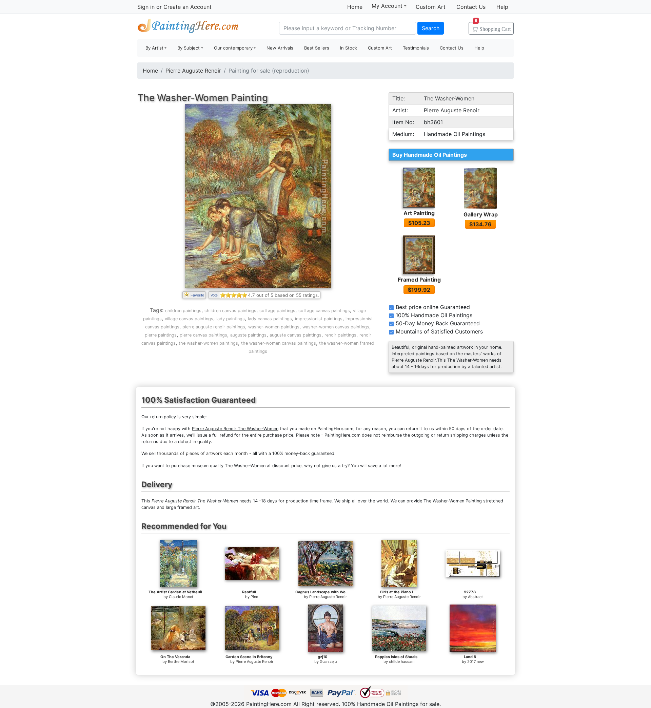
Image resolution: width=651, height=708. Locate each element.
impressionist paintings (318, 318)
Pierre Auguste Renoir (193, 70)
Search (430, 28)
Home (354, 6)
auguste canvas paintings (295, 335)
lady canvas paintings (270, 318)
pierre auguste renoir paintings (213, 326)
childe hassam (402, 661)
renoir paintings (340, 335)
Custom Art (431, 6)
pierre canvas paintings (203, 335)
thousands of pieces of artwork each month (202, 453)
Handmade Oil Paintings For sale (188, 27)
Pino (254, 596)
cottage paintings (277, 310)
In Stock (348, 48)
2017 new (475, 661)
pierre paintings (161, 335)
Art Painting (419, 213)
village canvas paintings (189, 318)
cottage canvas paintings (324, 310)
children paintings (183, 310)
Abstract (475, 596)
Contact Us (471, 6)
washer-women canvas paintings (335, 326)
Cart (493, 27)
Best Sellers (316, 48)
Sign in (146, 6)
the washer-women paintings (208, 343)
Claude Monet (181, 596)
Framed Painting (419, 279)
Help (502, 6)
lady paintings (230, 318)
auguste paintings (248, 335)
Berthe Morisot (181, 661)
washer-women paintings (273, 326)
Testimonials (416, 48)
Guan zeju (328, 661)
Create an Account (187, 6)
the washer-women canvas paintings (278, 343)
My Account (387, 6)
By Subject (188, 48)
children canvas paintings (230, 310)
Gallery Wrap (480, 214)
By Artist (154, 48)
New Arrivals (280, 48)
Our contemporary (233, 48)
